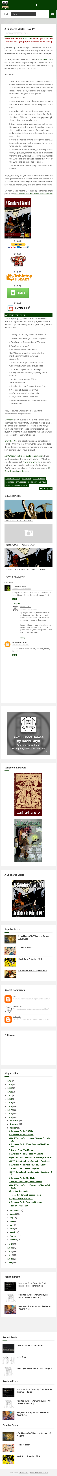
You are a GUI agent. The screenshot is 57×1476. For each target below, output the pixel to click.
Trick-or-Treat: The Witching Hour (24, 1168)
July (11, 1218)
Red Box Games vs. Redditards (29, 1345)
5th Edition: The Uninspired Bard (32, 970)
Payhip (20, 293)
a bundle (27, 38)
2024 (9, 1084)
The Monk (9, 419)
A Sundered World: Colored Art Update (26, 1154)
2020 (9, 1099)
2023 (9, 1088)
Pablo (15, 996)
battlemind (26, 479)
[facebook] (36, 5)
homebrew (32, 482)
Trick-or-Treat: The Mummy (21, 1150)
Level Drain (21, 1357)
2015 (9, 1117)
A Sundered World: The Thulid (22, 1178)
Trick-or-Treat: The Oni (19, 1206)
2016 (9, 1114)
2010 (9, 1259)
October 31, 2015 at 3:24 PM (21, 589)
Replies (17, 603)
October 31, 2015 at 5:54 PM (29, 609)
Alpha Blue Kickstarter (19, 1191)
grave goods (21, 482)
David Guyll (25, 607)
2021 (9, 1095)
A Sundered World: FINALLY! (21, 1131)
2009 (9, 1262)
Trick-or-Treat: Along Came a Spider (25, 1182)
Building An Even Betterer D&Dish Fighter (34, 1368)
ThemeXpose (23, 1472)
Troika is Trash (25, 947)
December (14, 1120)
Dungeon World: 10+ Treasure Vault (19, 545)
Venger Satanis (19, 586)
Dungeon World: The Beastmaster (19, 521)
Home (5, 14)
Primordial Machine (31, 461)
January (13, 1240)
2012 (9, 1252)
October (13, 1128)
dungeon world (39, 479)
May (11, 1225)
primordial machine (20, 485)
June (12, 1221)
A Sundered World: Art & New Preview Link (27, 1165)
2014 (9, 1244)
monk (8, 485)
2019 (9, 1103)
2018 (9, 1106)
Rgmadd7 (17, 1017)
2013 (9, 1248)
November (14, 1124)
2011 (9, 1255)
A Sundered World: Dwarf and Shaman (25, 1202)
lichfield (42, 482)
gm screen (10, 482)
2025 (9, 1081)
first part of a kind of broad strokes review (33, 193)
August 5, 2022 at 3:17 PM (20, 645)
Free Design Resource (39, 1472)
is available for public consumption (24, 455)
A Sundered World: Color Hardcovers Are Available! (26, 569)
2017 (9, 1110)
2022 (9, 1092)
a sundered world (13, 479)
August (13, 1214)
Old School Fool (19, 643)
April (12, 1229)
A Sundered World (46, 59)
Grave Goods (10, 440)
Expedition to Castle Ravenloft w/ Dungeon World (30, 1157)
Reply (14, 598)
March (12, 1232)
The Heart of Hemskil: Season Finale (25, 1195)
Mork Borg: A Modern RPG (30, 959)
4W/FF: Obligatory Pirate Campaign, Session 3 (29, 1161)
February (13, 1236)
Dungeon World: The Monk (21, 1198)
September (14, 1210)
